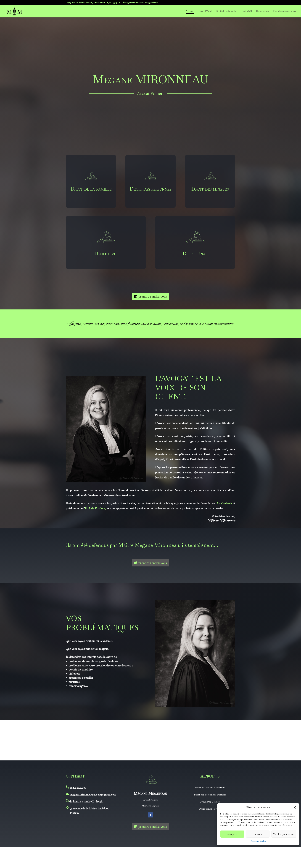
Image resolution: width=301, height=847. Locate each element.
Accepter (232, 834)
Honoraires (262, 11)
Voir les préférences (284, 834)
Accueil (190, 11)
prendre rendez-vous (152, 296)
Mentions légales (258, 841)
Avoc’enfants (224, 503)
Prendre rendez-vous (284, 11)
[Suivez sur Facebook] (150, 814)
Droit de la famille (226, 11)
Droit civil (246, 11)
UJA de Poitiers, (95, 508)
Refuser (258, 834)
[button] (294, 807)
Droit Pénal (205, 11)
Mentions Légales (150, 805)
